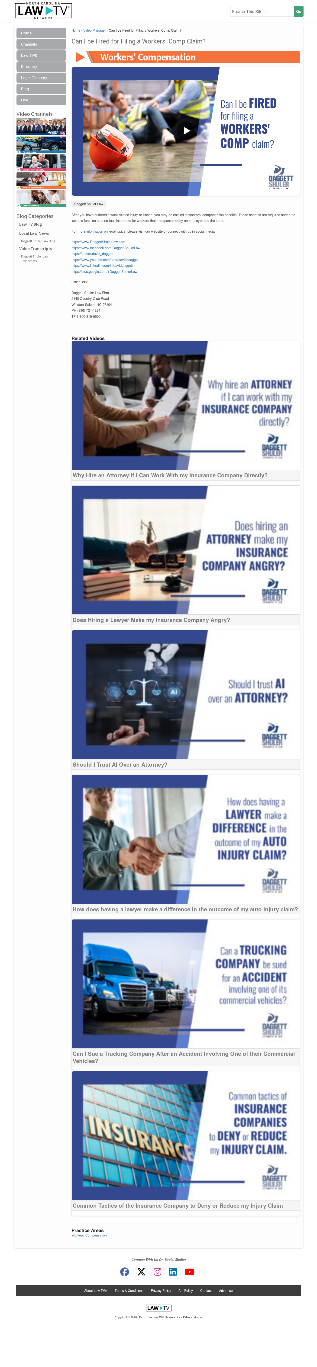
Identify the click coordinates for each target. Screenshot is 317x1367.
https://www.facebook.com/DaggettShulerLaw (105, 247)
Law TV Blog (30, 224)
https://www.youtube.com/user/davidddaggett (105, 259)
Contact (206, 1290)
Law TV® (29, 55)
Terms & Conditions (129, 1290)
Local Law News (34, 233)
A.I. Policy (185, 1290)
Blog (25, 89)
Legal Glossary (34, 77)
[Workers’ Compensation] (41, 181)
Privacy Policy (161, 1290)
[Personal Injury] (41, 145)
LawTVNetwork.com (190, 1317)
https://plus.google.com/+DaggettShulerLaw (104, 271)
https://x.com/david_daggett (92, 253)
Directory (29, 66)
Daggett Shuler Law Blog (38, 241)
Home (26, 33)
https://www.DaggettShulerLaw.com (98, 241)
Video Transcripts (35, 248)
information (94, 231)
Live (24, 100)
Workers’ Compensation (89, 1235)
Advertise (226, 1290)
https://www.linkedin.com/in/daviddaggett (102, 265)
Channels (29, 44)
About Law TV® (95, 1290)
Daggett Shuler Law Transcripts (34, 258)
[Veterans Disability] (41, 199)
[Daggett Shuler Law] (41, 126)
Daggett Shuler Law (88, 203)
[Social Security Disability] (41, 163)
